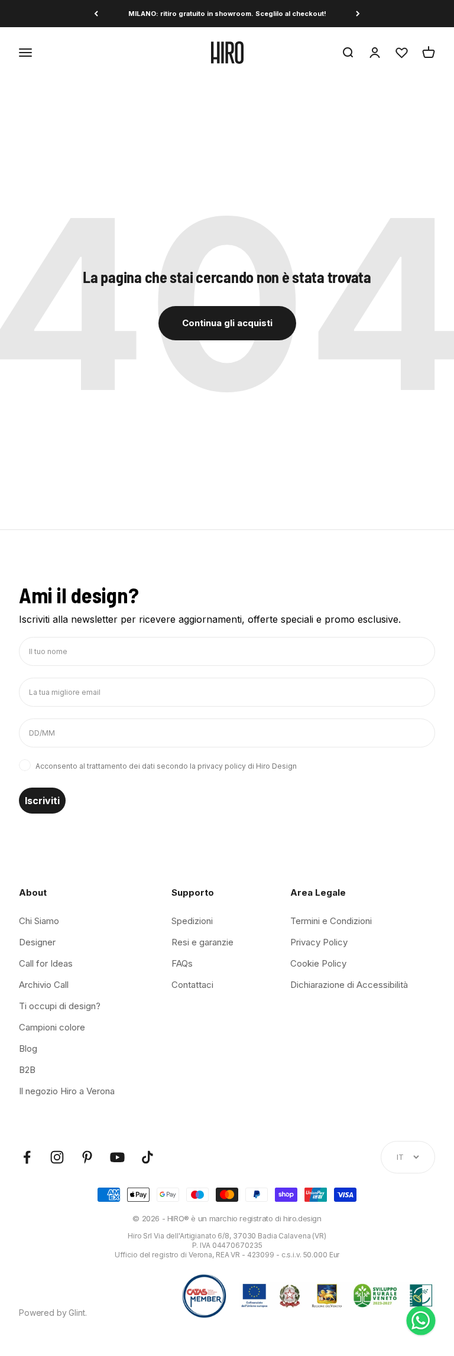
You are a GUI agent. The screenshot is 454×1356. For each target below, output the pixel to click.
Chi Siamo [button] (39, 920)
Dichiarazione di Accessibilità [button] (349, 984)
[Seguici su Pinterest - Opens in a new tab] (87, 1157)
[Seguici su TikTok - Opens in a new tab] (147, 1157)
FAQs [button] (182, 963)
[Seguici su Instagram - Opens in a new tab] (57, 1157)
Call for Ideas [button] (46, 963)
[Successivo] (358, 13)
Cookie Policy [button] (318, 963)
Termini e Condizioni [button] (331, 920)
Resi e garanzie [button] (202, 942)
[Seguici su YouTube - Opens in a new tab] (117, 1157)
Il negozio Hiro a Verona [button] (67, 1091)
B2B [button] (27, 1069)
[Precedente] (96, 13)
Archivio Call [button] (44, 984)
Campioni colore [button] (52, 1027)
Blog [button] (28, 1048)
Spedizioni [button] (192, 920)
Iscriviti (42, 801)
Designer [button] (37, 942)
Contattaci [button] (192, 984)
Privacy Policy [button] (319, 942)
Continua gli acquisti (227, 323)
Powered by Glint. (53, 1313)
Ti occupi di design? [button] (59, 1006)
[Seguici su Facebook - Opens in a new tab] (27, 1157)
